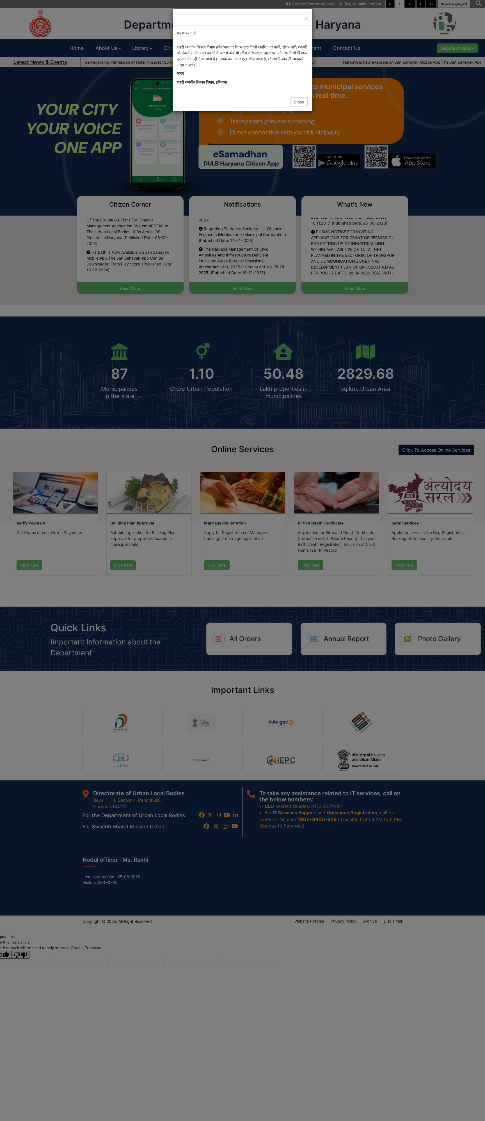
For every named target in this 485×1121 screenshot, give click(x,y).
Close (299, 102)
